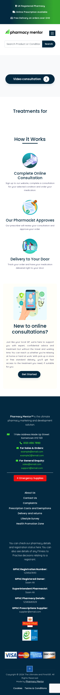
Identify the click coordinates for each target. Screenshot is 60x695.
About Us (30, 492)
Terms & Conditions (36, 688)
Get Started (29, 374)
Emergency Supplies (31, 478)
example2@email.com (32, 455)
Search (49, 43)
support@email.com (32, 468)
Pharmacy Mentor (35, 681)
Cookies (17, 688)
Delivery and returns (30, 513)
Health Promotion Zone (30, 523)
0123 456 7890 (31, 443)
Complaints (30, 503)
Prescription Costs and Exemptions (30, 508)
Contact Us (30, 498)
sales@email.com (32, 464)
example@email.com (32, 451)
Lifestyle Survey (30, 518)
